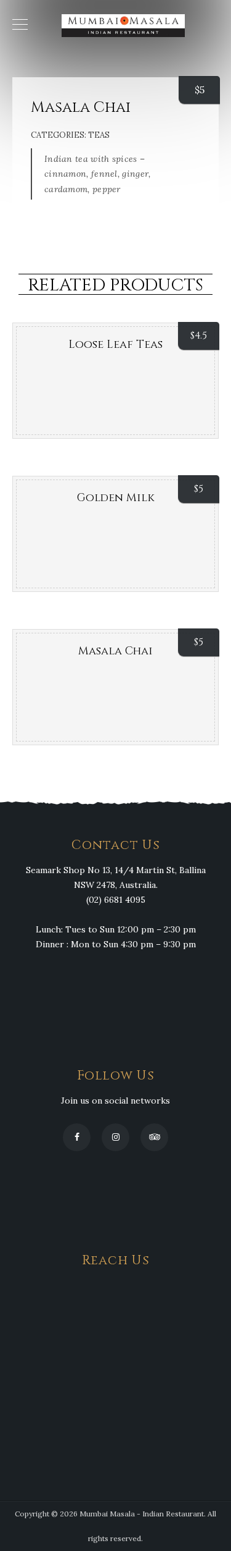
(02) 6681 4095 (115, 899)
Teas (99, 135)
